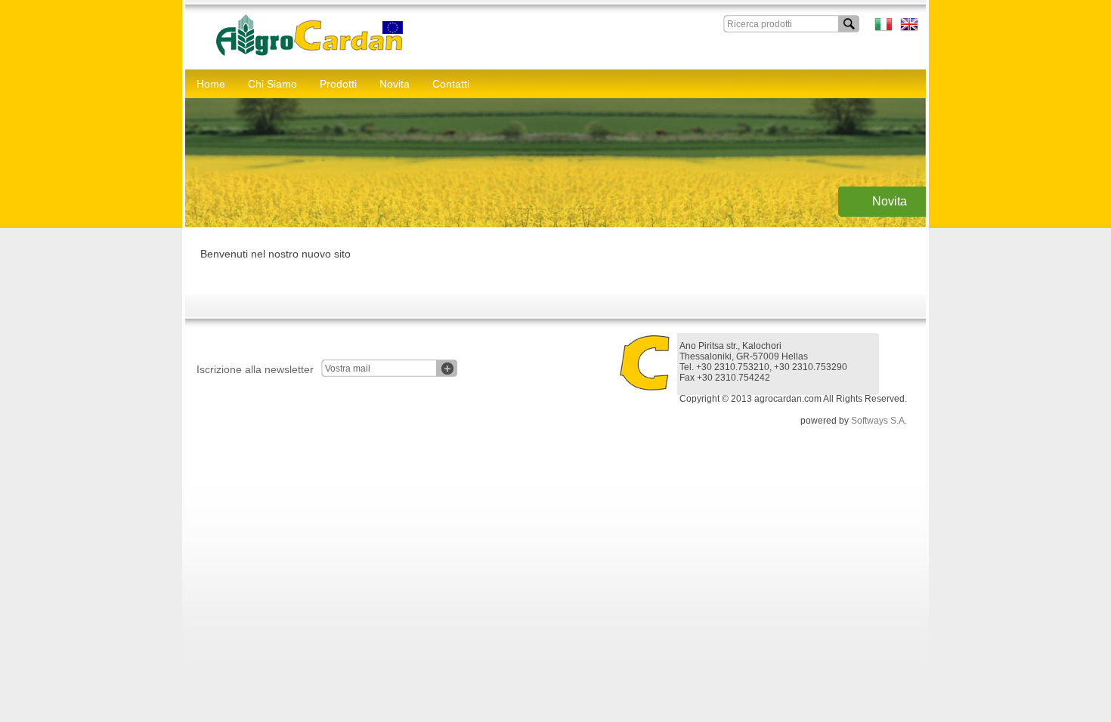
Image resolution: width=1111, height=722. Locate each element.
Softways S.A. (879, 420)
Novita (394, 84)
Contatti (450, 84)
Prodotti (338, 84)
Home (211, 84)
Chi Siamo (272, 84)
